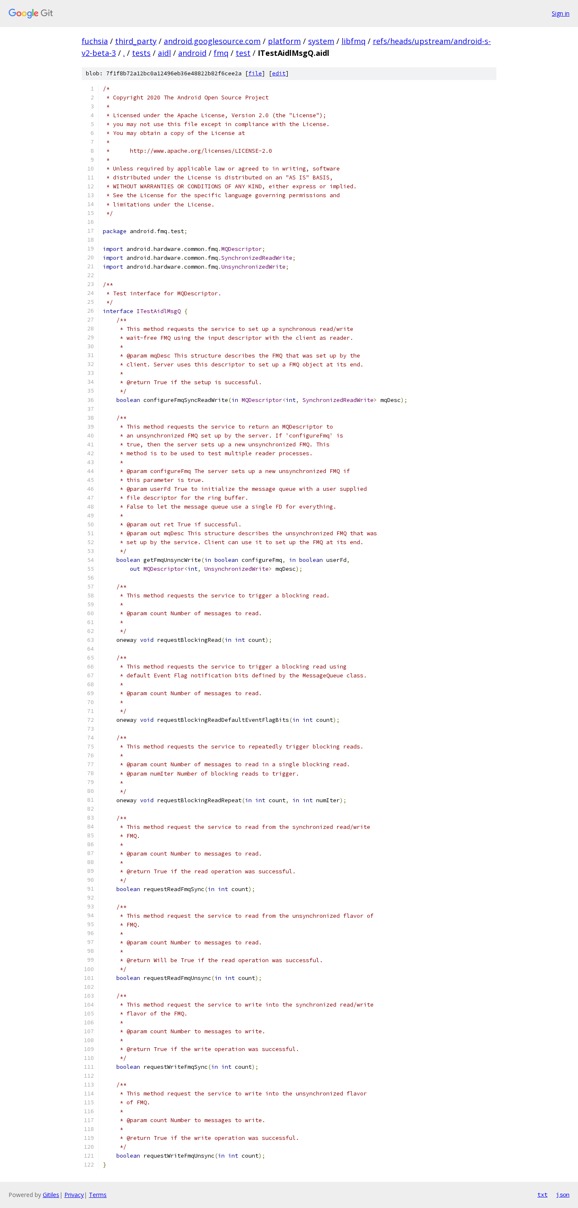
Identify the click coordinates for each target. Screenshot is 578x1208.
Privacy (74, 1195)
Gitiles (51, 1195)
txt (542, 1194)
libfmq (353, 41)
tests (141, 53)
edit (279, 73)
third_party (136, 41)
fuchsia (95, 41)
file (255, 73)
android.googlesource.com (212, 41)
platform (284, 41)
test (243, 53)
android (192, 53)
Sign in (561, 13)
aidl (164, 53)
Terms (98, 1195)
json (563, 1194)
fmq (221, 53)
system (321, 41)
